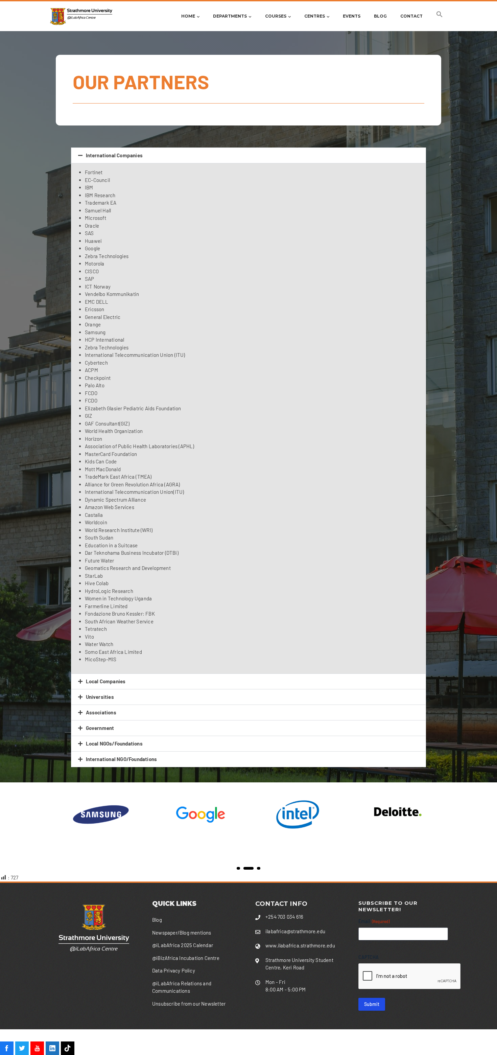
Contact (411, 16)
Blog (380, 16)
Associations (101, 712)
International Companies (114, 155)
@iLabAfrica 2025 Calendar (182, 945)
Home (188, 16)
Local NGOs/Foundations (114, 743)
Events (351, 16)
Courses (275, 16)
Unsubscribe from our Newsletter (189, 1004)
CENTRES (314, 16)
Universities (100, 697)
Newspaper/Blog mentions (181, 933)
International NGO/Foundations (121, 759)
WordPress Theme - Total (232, 1042)
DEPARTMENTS (230, 16)
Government (100, 728)
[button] (439, 16)
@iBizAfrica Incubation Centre (185, 958)
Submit (371, 1004)
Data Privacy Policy (173, 970)
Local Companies (106, 681)
